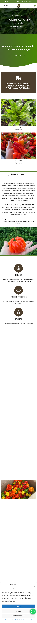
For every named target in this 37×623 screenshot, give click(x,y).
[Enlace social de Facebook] (6, 1)
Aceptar (18, 606)
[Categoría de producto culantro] (18, 115)
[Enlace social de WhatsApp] (10, 1)
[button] (34, 587)
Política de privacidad (20, 619)
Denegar (18, 611)
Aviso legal (29, 619)
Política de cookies (9, 619)
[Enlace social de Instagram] (8, 1)
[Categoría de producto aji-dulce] (18, 149)
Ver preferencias (18, 616)
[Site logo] (18, 6)
